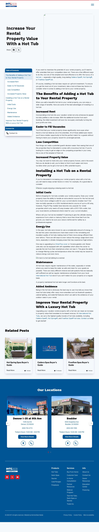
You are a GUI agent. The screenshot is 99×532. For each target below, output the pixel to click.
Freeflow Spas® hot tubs (71, 318)
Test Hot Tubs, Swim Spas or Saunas (72, 498)
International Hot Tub (44, 276)
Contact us (85, 318)
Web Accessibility (88, 515)
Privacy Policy (68, 515)
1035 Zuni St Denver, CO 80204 (27, 423)
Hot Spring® (87, 77)
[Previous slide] (8, 423)
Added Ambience (13, 117)
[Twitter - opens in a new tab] (12, 477)
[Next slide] (91, 423)
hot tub (38, 77)
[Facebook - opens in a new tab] (7, 477)
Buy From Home (72, 472)
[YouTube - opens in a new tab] (17, 477)
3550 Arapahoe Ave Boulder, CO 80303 (72, 423)
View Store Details (27, 437)
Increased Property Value (16, 94)
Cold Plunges (56, 482)
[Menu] (92, 5)
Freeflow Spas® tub (45, 80)
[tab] (48, 452)
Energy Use (11, 108)
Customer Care (72, 475)
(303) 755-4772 (27, 428)
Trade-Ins (70, 504)
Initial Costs (11, 104)
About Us (85, 472)
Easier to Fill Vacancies (15, 86)
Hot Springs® (53, 318)
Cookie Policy (78, 515)
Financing (85, 490)
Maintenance (12, 112)
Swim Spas (55, 475)
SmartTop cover (62, 244)
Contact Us (13, 133)
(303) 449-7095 (72, 428)
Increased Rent (12, 82)
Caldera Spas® (76, 77)
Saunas (54, 478)
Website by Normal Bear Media (33, 515)
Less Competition (13, 90)
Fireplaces (55, 485)
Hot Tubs (54, 472)
